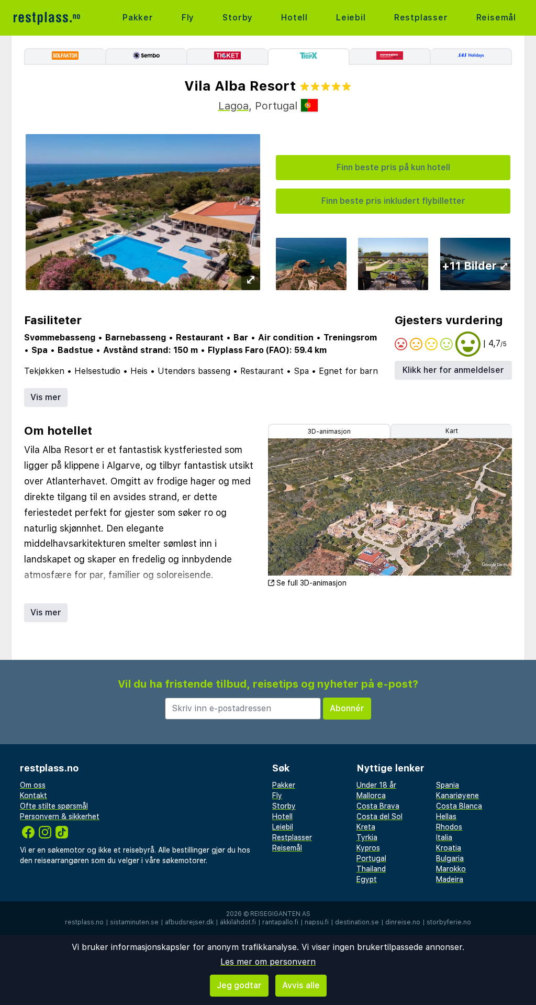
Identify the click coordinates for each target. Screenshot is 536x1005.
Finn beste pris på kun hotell (393, 167)
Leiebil (351, 18)
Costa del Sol (379, 816)
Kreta (365, 827)
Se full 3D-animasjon (311, 583)
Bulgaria (450, 858)
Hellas (446, 816)
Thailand (371, 869)
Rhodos (449, 827)
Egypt (366, 879)
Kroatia (448, 848)
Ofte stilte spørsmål (54, 806)
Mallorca (371, 795)
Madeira (449, 879)
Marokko (451, 869)
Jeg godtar (239, 985)
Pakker (137, 18)
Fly (188, 18)
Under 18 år (376, 785)
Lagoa (233, 106)
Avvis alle (301, 985)
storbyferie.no (449, 922)
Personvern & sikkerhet (59, 816)
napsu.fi (317, 922)
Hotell (294, 18)
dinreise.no (402, 922)
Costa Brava (377, 806)
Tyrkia (366, 837)
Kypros (368, 848)
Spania (447, 785)
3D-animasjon (329, 431)
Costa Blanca (459, 806)
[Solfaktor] (64, 56)
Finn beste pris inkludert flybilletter (393, 201)
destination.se (357, 922)
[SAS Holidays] (471, 56)
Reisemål (496, 18)
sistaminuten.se (134, 922)
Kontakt (33, 795)
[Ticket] (226, 56)
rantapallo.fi (280, 922)
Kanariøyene (457, 795)
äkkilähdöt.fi (238, 922)
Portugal (371, 858)
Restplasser (421, 18)
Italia (444, 837)
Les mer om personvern (268, 962)
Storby (237, 18)
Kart (451, 431)
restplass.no (84, 922)
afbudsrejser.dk (189, 922)
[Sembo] (145, 56)
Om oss (33, 785)
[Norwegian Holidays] (390, 56)
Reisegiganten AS (280, 914)
